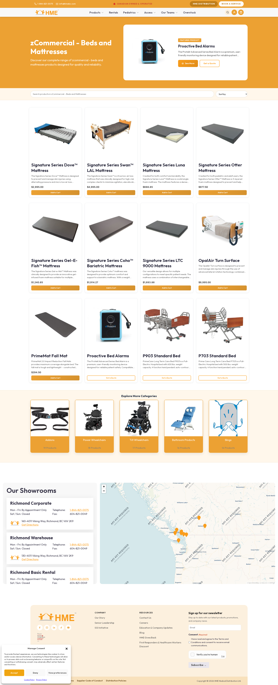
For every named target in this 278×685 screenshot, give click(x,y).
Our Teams (167, 12)
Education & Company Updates (155, 627)
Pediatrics (129, 12)
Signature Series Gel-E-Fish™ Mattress (54, 263)
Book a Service (231, 3)
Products (94, 12)
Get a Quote (209, 63)
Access (148, 12)
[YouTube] (68, 627)
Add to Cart (55, 192)
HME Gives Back (147, 637)
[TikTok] (61, 627)
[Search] (227, 12)
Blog (141, 632)
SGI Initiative (101, 627)
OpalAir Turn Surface (219, 260)
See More (189, 63)
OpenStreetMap (253, 583)
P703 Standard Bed (217, 355)
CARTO (271, 583)
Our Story (100, 617)
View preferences (57, 672)
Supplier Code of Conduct (90, 680)
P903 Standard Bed (161, 355)
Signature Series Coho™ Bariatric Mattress (110, 263)
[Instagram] (47, 627)
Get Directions (30, 524)
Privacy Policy (41, 680)
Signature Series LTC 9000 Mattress (163, 263)
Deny (35, 672)
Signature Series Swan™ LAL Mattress (110, 167)
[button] (66, 648)
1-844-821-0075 (45, 3)
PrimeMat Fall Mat (49, 355)
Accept (14, 672)
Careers (143, 622)
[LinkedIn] (54, 627)
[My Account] (234, 12)
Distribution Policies (116, 680)
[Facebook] (40, 627)
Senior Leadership (104, 622)
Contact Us (145, 617)
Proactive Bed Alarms (108, 355)
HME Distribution (204, 3)
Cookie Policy (29, 680)
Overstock (189, 12)
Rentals (113, 12)
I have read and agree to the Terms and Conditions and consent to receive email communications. (210, 642)
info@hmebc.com (67, 3)
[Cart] (241, 12)
